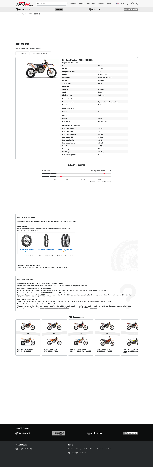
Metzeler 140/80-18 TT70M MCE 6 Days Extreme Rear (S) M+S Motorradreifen (66, 249)
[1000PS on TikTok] (127, 3)
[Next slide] (133, 337)
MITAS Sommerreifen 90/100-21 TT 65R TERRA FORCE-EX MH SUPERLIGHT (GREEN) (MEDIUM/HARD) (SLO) (46, 249)
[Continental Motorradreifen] (59, 9)
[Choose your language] (117, 3)
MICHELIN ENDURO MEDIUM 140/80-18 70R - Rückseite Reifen (27, 249)
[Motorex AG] (131, 9)
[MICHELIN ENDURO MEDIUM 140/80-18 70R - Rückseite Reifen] (27, 240)
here (45, 286)
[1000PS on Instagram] (137, 3)
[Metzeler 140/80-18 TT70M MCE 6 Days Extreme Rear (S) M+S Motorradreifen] (65, 240)
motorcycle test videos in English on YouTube (54, 308)
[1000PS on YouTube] (123, 3)
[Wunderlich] (23, 9)
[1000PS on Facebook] (132, 3)
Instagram (93, 308)
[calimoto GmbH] (95, 9)
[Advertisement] (76, 28)
